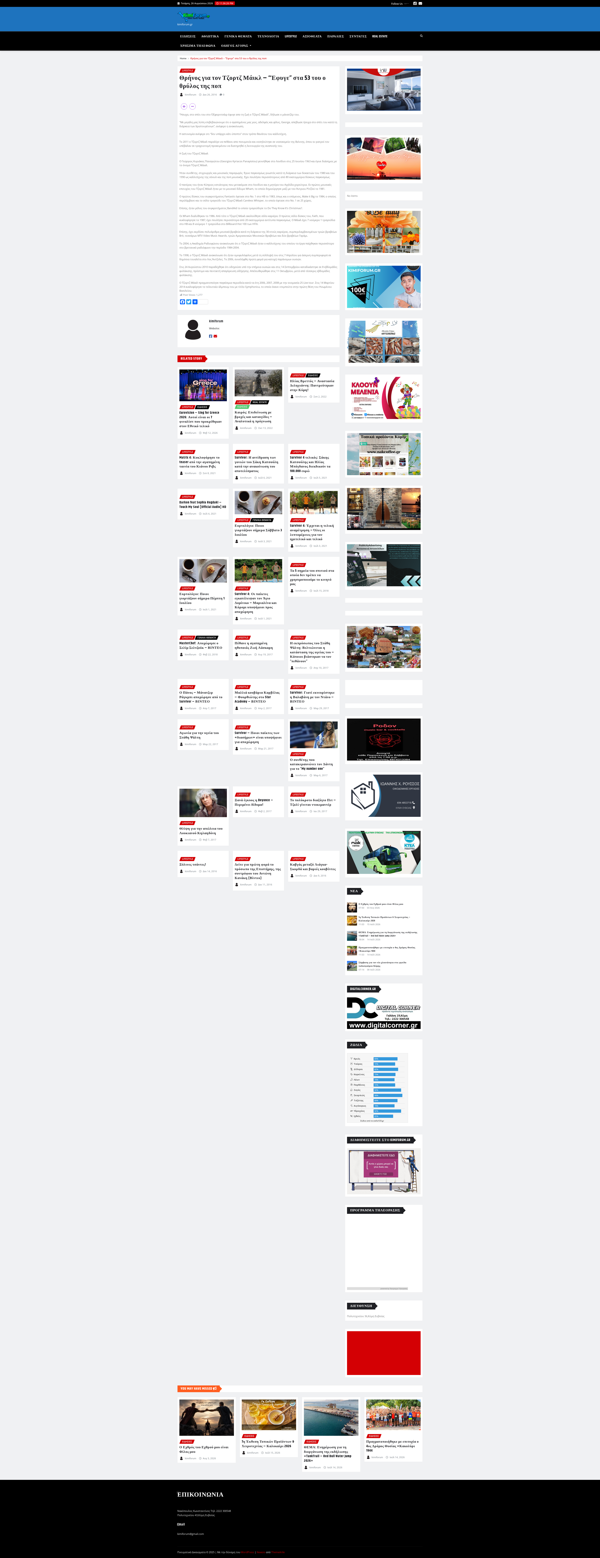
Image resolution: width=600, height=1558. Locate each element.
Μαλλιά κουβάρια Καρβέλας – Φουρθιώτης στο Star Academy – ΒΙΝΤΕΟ (257, 697)
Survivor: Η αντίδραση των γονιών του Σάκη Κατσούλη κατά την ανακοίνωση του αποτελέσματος (256, 464)
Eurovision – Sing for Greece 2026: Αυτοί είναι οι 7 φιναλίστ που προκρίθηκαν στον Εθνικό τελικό (200, 419)
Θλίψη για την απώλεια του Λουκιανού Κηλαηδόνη (201, 831)
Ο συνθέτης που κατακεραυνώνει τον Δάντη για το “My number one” (311, 764)
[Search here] (421, 36)
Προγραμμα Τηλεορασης (399, 1288)
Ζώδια (363, 1120)
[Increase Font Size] (184, 106)
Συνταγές (358, 36)
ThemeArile (278, 1552)
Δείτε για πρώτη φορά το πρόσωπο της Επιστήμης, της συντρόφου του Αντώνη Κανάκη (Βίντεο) (258, 871)
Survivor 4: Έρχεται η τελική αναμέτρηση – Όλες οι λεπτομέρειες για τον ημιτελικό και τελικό (312, 532)
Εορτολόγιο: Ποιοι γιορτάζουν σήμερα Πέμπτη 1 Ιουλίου (202, 598)
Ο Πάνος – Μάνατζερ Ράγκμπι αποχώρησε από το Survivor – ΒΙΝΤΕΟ (200, 697)
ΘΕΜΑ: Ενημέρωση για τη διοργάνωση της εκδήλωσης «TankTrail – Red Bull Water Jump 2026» (388, 934)
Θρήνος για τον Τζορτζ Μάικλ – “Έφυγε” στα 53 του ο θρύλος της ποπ (228, 58)
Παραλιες (335, 36)
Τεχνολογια (268, 36)
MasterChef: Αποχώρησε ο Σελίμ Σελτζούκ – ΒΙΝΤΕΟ (200, 646)
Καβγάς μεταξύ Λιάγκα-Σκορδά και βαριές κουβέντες (313, 867)
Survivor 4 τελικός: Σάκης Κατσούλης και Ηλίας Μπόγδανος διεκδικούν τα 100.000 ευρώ (310, 464)
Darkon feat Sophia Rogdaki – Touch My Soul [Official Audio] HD (202, 505)
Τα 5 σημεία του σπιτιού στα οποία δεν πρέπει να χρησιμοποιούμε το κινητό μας (312, 577)
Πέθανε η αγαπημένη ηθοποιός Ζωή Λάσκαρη (254, 646)
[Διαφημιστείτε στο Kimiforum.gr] (384, 1171)
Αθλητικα (210, 36)
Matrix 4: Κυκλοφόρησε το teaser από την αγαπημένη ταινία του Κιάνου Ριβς (199, 462)
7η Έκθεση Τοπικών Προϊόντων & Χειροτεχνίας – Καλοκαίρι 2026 (268, 1444)
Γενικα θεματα (238, 36)
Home (183, 58)
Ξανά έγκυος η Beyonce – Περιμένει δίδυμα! (254, 802)
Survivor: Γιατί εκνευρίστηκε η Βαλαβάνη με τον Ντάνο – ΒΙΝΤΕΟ (312, 697)
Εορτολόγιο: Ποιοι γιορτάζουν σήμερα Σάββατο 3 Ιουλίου (258, 530)
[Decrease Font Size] (192, 106)
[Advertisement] (385, 1353)
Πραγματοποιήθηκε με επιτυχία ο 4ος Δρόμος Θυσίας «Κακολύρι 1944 (392, 1446)
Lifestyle (291, 36)
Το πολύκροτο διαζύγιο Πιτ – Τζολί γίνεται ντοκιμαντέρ (313, 802)
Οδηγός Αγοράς (235, 46)
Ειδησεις (188, 36)
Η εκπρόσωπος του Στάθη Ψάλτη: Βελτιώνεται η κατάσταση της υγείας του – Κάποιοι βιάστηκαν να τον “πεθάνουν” (312, 652)
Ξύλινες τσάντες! (192, 864)
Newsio (261, 1552)
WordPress (247, 1552)
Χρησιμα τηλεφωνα (197, 46)
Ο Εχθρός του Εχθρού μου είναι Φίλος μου (381, 904)
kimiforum (190, 94)
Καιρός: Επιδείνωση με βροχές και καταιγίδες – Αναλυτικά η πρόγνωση (253, 417)
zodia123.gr (378, 1120)
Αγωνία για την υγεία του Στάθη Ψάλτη (199, 735)
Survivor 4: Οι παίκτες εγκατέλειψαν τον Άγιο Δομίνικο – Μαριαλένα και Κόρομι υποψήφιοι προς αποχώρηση (256, 603)
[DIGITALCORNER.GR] (384, 1013)
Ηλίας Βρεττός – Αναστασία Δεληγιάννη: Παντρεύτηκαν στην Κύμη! (312, 386)
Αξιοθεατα (312, 36)
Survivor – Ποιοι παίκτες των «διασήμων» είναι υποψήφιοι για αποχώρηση (258, 737)
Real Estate (380, 36)
